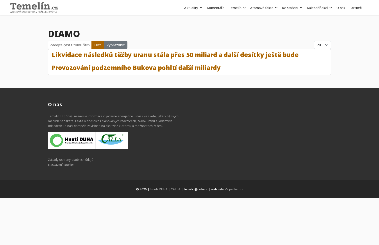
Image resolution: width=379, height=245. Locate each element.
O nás (340, 7)
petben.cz (236, 189)
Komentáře (215, 7)
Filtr (97, 45)
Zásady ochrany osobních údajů (70, 159)
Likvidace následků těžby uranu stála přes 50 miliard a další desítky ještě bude (175, 54)
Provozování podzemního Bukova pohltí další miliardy (136, 67)
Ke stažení (290, 7)
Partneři (355, 7)
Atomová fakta (261, 7)
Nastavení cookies (61, 165)
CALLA (175, 189)
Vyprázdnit (116, 45)
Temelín (235, 7)
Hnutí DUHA (158, 189)
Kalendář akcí (317, 7)
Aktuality (191, 7)
